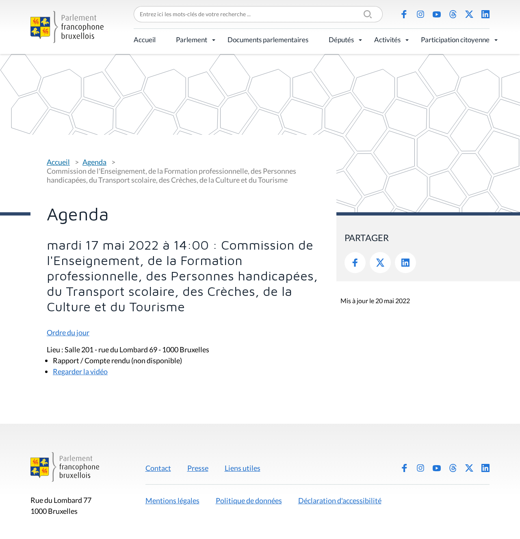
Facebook (404, 14)
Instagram (420, 14)
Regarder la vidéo (80, 371)
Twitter (380, 262)
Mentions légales (172, 500)
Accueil (145, 39)
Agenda (94, 161)
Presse (197, 468)
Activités (387, 39)
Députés (341, 39)
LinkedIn (485, 14)
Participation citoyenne (455, 39)
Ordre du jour (68, 332)
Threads (453, 14)
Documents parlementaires (268, 39)
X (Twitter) (469, 14)
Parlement (191, 39)
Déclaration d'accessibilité (339, 500)
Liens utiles (242, 468)
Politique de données (249, 500)
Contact (158, 468)
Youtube (437, 14)
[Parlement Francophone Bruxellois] (67, 27)
